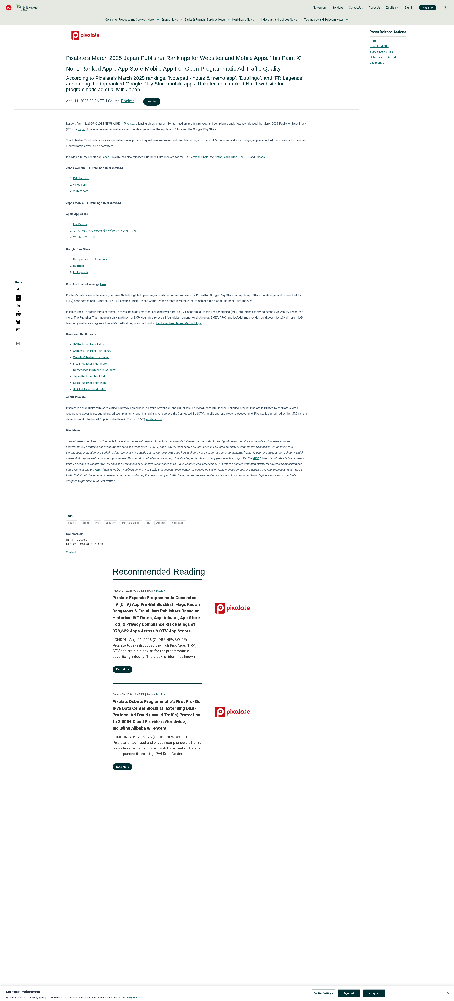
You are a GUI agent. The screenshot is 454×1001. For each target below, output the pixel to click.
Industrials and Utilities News (279, 19)
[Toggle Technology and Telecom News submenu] (347, 19)
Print (373, 40)
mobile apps (178, 523)
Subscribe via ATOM (383, 57)
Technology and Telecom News (324, 19)
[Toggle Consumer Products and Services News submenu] (158, 19)
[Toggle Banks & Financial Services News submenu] (229, 19)
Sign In (409, 7)
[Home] (22, 7)
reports (85, 523)
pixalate (72, 523)
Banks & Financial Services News (205, 19)
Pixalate (127, 101)
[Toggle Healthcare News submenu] (257, 19)
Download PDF (379, 46)
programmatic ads (131, 523)
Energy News (170, 19)
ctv (148, 523)
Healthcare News (243, 19)
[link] (319, 7)
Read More (122, 669)
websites (160, 523)
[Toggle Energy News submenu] (181, 19)
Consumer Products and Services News (130, 19)
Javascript (377, 62)
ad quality (110, 523)
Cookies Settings (323, 993)
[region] (227, 993)
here (103, 284)
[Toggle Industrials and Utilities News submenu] (300, 19)
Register (428, 7)
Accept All (374, 993)
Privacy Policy (131, 997)
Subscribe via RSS (381, 51)
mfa (97, 523)
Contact (71, 552)
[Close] (448, 993)
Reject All (349, 993)
